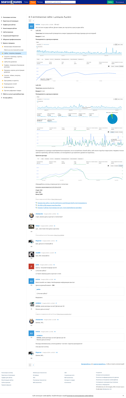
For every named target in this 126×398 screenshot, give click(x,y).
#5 (54, 265)
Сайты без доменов (10, 62)
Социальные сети (69, 375)
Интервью (36, 375)
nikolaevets (39, 214)
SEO (34, 377)
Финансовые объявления (12, 46)
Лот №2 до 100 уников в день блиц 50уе (49, 205)
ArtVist (38, 24)
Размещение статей (10, 84)
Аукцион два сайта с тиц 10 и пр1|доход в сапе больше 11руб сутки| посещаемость (62, 203)
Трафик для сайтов (9, 25)
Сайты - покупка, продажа (12, 53)
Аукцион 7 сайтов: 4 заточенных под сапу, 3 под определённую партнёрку (60, 207)
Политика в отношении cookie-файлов (107, 380)
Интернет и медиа (69, 380)
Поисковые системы (9, 17)
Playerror (39, 241)
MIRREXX (38, 303)
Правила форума (6, 385)
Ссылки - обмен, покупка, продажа (12, 76)
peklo (37, 265)
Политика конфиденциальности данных (107, 377)
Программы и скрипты (11, 80)
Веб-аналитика (37, 382)
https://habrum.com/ (57, 199)
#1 (57, 214)
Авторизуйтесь (86, 364)
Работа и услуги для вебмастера (13, 94)
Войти (110, 2)
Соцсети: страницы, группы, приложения (13, 57)
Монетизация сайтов (10, 28)
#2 (54, 226)
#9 (55, 331)
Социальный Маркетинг (11, 36)
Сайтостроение (8, 32)
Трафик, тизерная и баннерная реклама (14, 66)
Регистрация (120, 2)
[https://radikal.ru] (80, 56)
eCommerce (67, 382)
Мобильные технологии (40, 372)
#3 (56, 241)
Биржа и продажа (9, 43)
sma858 (38, 253)
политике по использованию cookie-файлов (80, 396)
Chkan (38, 226)
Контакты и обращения (102, 384)
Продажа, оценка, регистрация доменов (14, 71)
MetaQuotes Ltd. (107, 389)
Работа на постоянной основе (13, 50)
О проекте (99, 372)
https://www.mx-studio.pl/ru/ (64, 314)
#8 (57, 319)
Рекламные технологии (39, 380)
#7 (56, 303)
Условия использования (103, 375)
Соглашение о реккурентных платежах (107, 382)
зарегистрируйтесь (99, 364)
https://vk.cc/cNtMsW (59, 235)
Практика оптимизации (10, 21)
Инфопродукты (9, 87)
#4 (55, 253)
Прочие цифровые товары (12, 90)
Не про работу (7, 98)
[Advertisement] (63, 9)
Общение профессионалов (12, 39)
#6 (55, 279)
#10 (57, 352)
